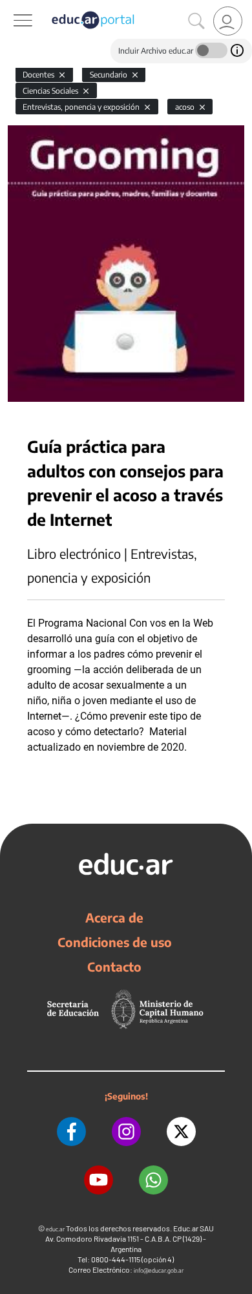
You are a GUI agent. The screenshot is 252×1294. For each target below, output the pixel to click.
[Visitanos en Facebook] (71, 1132)
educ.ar (55, 1229)
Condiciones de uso (115, 942)
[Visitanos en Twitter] (181, 1132)
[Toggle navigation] (11, 7)
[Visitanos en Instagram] (126, 1132)
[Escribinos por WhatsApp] (153, 1180)
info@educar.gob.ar (159, 1270)
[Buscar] (196, 21)
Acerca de (114, 917)
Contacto (114, 966)
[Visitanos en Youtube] (98, 1180)
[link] (227, 21)
